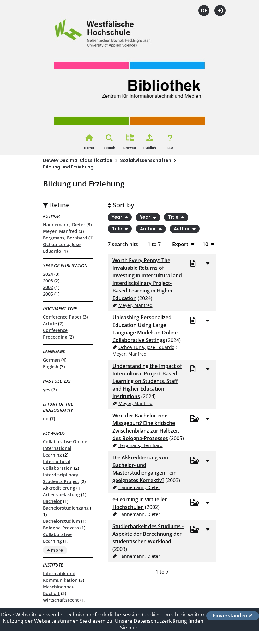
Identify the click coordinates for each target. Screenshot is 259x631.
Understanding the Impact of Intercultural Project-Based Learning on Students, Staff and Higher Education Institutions (147, 381)
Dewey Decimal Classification (77, 160)
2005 (48, 294)
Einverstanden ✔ (233, 615)
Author (148, 229)
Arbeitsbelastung (61, 495)
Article (50, 324)
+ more (55, 550)
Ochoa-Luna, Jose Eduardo (146, 347)
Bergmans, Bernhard (65, 238)
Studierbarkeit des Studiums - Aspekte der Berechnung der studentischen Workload (148, 534)
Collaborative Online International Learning (65, 448)
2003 (48, 281)
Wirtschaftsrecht (61, 600)
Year (117, 217)
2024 (48, 274)
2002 (48, 287)
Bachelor (52, 501)
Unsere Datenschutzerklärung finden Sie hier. (159, 624)
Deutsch (203, 10)
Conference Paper (62, 317)
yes (46, 389)
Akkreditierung (59, 488)
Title (173, 217)
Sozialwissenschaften (145, 160)
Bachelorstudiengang (66, 508)
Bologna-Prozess (61, 528)
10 (205, 244)
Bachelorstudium (61, 521)
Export (180, 244)
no (46, 419)
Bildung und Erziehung (68, 167)
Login (220, 10)
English (50, 366)
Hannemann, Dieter (64, 224)
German (51, 360)
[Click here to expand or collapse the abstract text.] (207, 263)
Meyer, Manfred (60, 231)
